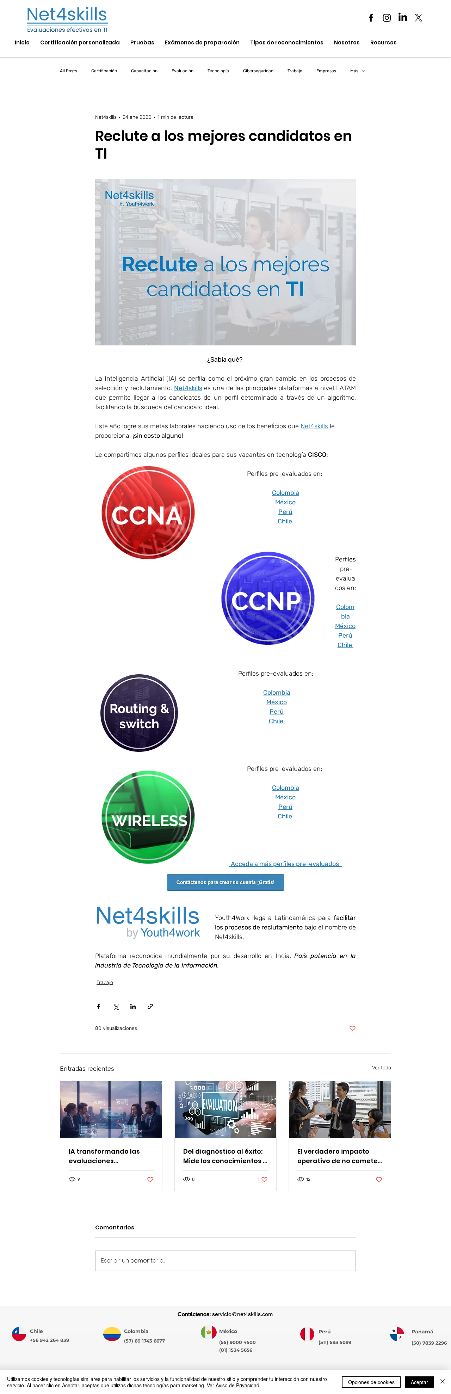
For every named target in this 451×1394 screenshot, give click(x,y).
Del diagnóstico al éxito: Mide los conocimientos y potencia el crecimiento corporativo (225, 1156)
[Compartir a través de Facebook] (98, 1006)
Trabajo (295, 70)
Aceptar (419, 1382)
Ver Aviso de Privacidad (233, 1385)
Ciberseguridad (258, 70)
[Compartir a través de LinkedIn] (133, 1006)
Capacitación (144, 70)
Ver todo (381, 1068)
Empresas (326, 70)
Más (354, 70)
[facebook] (371, 17)
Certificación (104, 70)
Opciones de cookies (371, 1382)
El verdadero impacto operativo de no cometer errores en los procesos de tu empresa (339, 1156)
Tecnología (218, 70)
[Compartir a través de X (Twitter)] (115, 1006)
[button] (383, 43)
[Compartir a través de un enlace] (150, 1006)
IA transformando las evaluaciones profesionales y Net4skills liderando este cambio (111, 1156)
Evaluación (182, 70)
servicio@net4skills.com (242, 1314)
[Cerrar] (442, 1382)
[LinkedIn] (402, 17)
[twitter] (418, 17)
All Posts (68, 70)
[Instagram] (387, 17)
